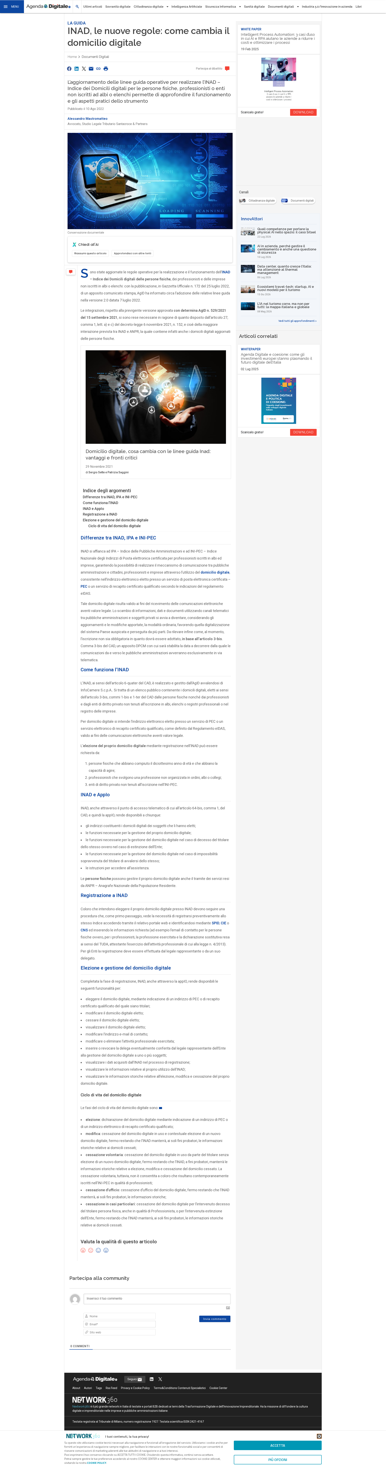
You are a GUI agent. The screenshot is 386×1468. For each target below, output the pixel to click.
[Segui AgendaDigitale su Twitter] (160, 1379)
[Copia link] (98, 69)
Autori (88, 1388)
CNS (84, 930)
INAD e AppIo (93, 508)
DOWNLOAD (303, 112)
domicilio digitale (215, 572)
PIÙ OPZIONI (277, 1459)
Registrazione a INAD (100, 514)
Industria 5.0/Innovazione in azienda (327, 6)
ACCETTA (277, 1445)
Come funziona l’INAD (100, 503)
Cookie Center (218, 1388)
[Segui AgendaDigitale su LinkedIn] (151, 1379)
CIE (223, 923)
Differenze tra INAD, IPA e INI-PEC (110, 497)
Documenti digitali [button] (281, 6)
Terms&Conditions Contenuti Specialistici (180, 1388)
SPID (215, 923)
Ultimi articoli (92, 6)
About (76, 1388)
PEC (84, 586)
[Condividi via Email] (91, 69)
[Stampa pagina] (106, 69)
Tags (99, 1388)
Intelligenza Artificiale (186, 6)
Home (72, 57)
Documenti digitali (95, 57)
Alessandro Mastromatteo (88, 119)
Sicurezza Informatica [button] (220, 6)
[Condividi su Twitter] (84, 69)
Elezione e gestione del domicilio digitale (115, 520)
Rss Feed (111, 1388)
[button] (12, 6)
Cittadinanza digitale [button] (148, 6)
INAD (226, 272)
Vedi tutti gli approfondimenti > (297, 321)
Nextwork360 (81, 1406)
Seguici (132, 1379)
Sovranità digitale (117, 6)
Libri (359, 6)
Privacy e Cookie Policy (135, 1388)
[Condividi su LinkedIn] (76, 69)
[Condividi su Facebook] (69, 69)
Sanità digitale (254, 6)
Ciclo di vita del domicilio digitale (114, 526)
